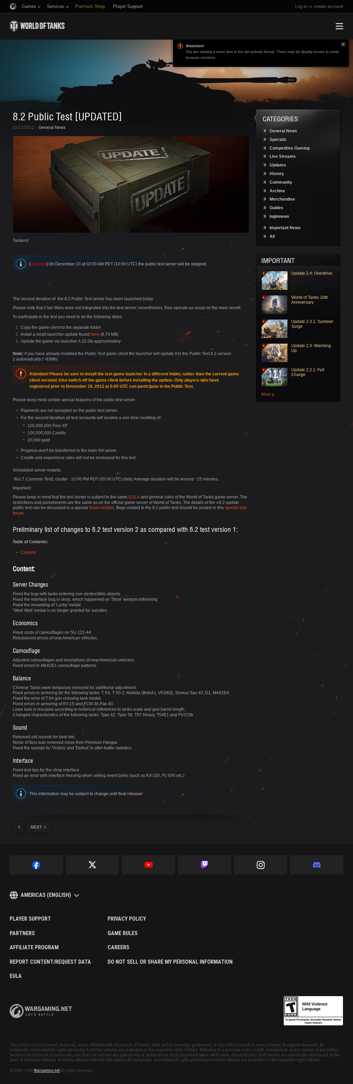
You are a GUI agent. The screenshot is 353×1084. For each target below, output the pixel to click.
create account (328, 6)
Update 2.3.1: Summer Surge (312, 324)
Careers (118, 947)
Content (28, 552)
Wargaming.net (47, 1070)
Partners (22, 933)
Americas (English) (46, 895)
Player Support (30, 919)
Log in (301, 6)
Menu (339, 26)
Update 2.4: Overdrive (311, 273)
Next (36, 827)
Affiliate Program (34, 947)
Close (343, 44)
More (266, 394)
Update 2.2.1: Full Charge (307, 372)
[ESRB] (313, 1011)
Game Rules (123, 933)
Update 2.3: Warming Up (311, 348)
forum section (101, 507)
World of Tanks (37, 26)
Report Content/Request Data (50, 962)
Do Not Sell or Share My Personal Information (170, 962)
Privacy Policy (127, 919)
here (95, 334)
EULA (134, 497)
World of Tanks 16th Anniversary (309, 300)
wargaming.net (41, 1011)
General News (52, 127)
